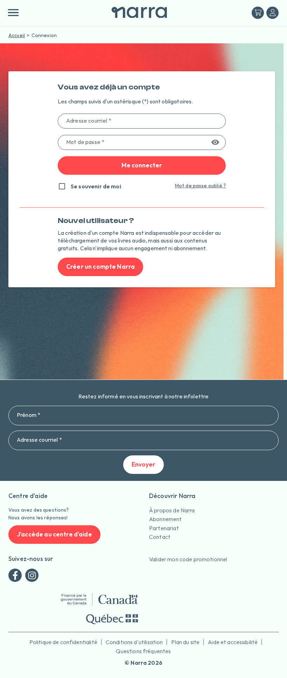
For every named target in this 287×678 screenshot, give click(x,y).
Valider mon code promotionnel (188, 559)
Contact (159, 536)
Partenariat (164, 528)
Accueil (16, 35)
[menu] (13, 13)
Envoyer (143, 464)
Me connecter (141, 165)
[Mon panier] (258, 13)
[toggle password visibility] (215, 142)
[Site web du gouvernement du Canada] (99, 599)
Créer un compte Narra (100, 266)
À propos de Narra (172, 510)
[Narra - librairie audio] (136, 13)
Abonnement (165, 518)
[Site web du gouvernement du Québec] (112, 619)
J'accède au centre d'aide (54, 534)
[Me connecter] (272, 13)
